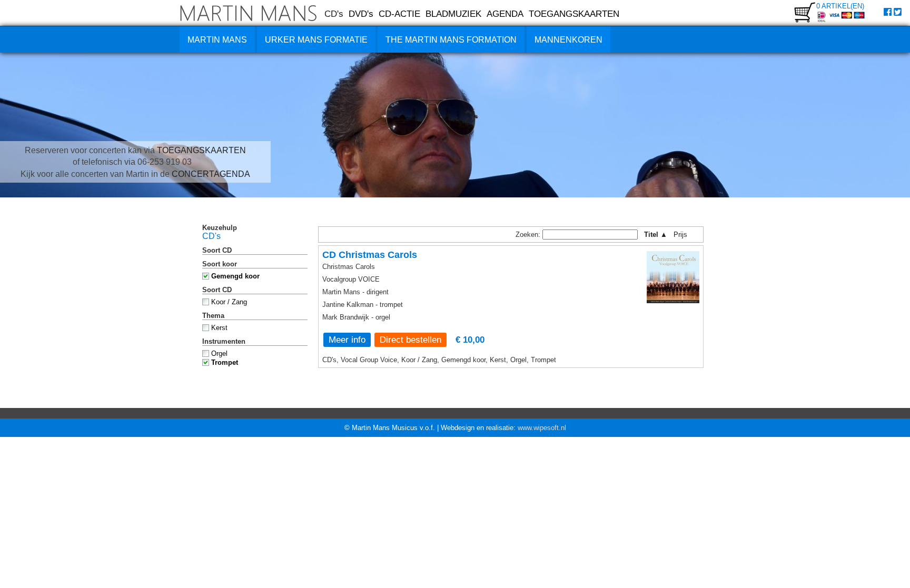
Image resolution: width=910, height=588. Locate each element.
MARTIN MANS (217, 39)
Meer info (347, 339)
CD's (333, 13)
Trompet (224, 362)
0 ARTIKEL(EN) (840, 6)
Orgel (219, 353)
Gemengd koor (235, 276)
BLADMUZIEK (453, 13)
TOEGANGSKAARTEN (574, 13)
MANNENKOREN (568, 39)
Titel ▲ (655, 234)
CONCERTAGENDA (211, 174)
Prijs (683, 234)
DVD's (361, 13)
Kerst (219, 328)
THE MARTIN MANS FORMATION (451, 39)
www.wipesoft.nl (542, 428)
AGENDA (505, 13)
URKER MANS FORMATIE (316, 39)
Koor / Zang (229, 302)
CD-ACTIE (399, 13)
